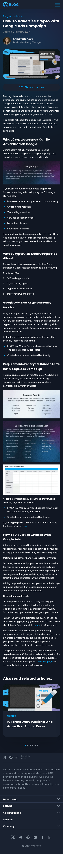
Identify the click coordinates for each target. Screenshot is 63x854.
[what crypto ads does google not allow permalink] (1, 253)
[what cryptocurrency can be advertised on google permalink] (1, 139)
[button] (31, 87)
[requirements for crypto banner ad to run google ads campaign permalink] (1, 364)
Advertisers (15, 16)
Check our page (44, 661)
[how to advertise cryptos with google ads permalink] (1, 534)
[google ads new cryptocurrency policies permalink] (1, 302)
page (38, 625)
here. (25, 526)
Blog (5, 16)
